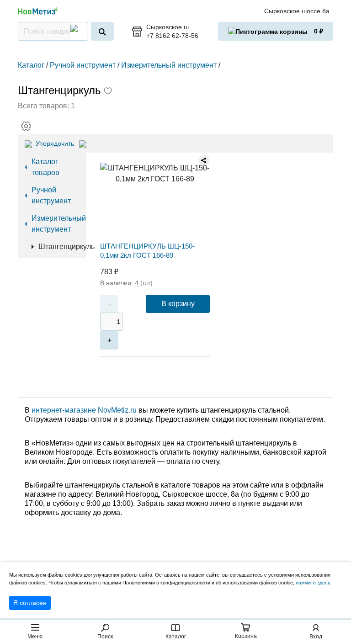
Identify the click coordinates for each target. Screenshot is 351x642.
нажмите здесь (313, 582)
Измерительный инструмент (56, 223)
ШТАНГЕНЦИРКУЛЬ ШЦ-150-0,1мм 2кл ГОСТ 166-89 (147, 250)
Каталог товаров (45, 167)
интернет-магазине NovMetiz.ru (84, 410)
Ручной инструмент (51, 195)
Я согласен (30, 602)
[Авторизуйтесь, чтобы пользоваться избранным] (107, 91)
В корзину (178, 304)
